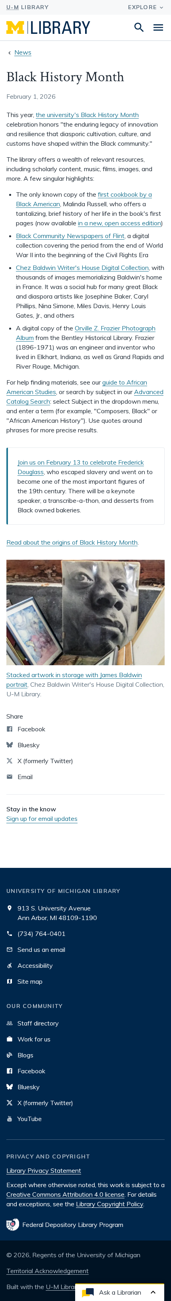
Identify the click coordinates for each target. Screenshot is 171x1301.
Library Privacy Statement (43, 1170)
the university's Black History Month (87, 115)
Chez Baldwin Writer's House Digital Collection (82, 268)
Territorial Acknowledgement (47, 1271)
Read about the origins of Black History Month (72, 542)
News (22, 52)
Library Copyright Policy (109, 1204)
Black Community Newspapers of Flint (70, 236)
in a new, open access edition (119, 223)
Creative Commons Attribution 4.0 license (65, 1194)
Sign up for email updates (42, 818)
